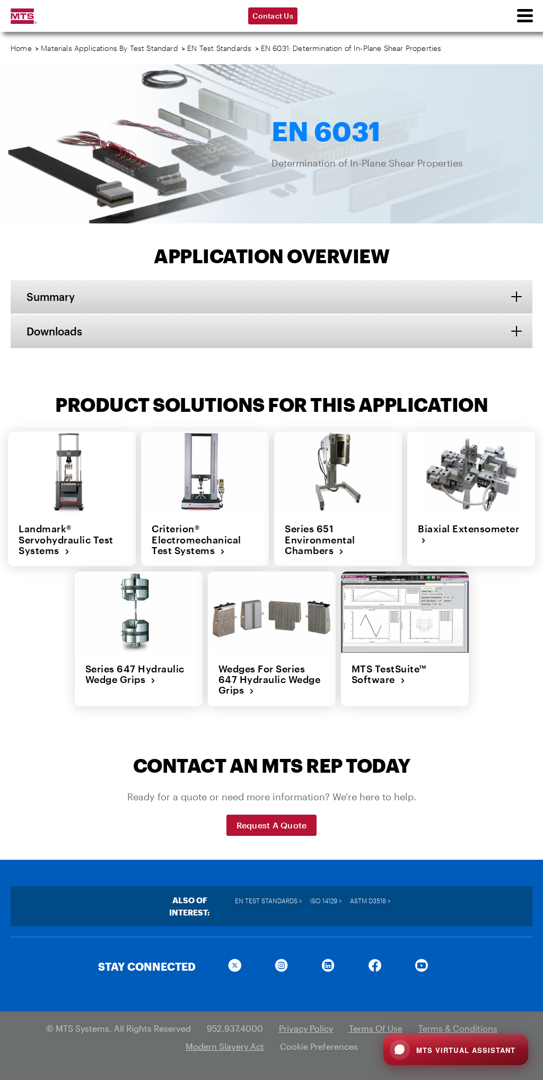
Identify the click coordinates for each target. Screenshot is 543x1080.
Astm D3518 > (370, 900)
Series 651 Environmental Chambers (320, 539)
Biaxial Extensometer (468, 534)
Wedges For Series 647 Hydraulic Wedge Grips (269, 679)
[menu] (524, 16)
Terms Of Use (375, 1028)
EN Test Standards (219, 48)
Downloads (54, 331)
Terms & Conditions (457, 1028)
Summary (51, 296)
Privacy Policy (306, 1028)
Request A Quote (272, 825)
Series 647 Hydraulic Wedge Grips (135, 674)
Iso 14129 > (326, 900)
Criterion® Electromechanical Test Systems (196, 539)
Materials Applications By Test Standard (109, 48)
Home (21, 48)
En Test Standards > (268, 900)
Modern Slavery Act (225, 1046)
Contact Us (272, 15)
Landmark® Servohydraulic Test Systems (66, 539)
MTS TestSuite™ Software (389, 674)
